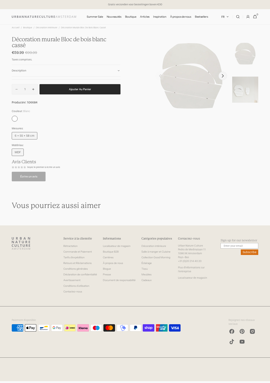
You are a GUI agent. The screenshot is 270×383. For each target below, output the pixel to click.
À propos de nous (113, 263)
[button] (237, 16)
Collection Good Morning (155, 257)
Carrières (108, 257)
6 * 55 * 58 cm (26, 136)
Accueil (15, 27)
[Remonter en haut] (266, 379)
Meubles (146, 274)
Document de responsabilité (119, 280)
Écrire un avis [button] (28, 176)
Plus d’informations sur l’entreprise (191, 269)
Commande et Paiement (77, 251)
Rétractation (70, 246)
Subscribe (249, 252)
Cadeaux (146, 280)
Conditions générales (75, 268)
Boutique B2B (111, 251)
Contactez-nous (72, 291)
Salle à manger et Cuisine (155, 251)
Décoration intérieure (46, 27)
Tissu (144, 268)
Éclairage (146, 263)
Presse (107, 274)
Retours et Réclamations (77, 263)
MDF (19, 153)
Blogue (107, 268)
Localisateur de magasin (116, 246)
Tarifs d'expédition (73, 257)
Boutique (27, 27)
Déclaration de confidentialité (80, 274)
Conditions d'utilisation (76, 285)
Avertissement (71, 280)
